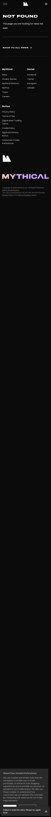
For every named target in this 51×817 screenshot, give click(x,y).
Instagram (32, 83)
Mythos (5, 87)
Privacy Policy (8, 111)
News (4, 74)
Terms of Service (24, 195)
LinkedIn (31, 87)
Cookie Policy (8, 128)
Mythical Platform (10, 83)
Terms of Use (8, 116)
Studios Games (9, 79)
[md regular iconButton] (5, 4)
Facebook (31, 74)
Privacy (16, 190)
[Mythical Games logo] (26, 4)
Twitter (30, 79)
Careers (6, 96)
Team (5, 92)
